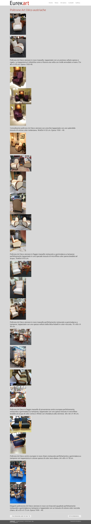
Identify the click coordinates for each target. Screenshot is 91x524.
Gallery (78, 3)
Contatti (71, 3)
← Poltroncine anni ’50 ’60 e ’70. (20, 516)
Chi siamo (63, 3)
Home (51, 3)
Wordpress (78, 521)
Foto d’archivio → (74, 516)
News (56, 3)
